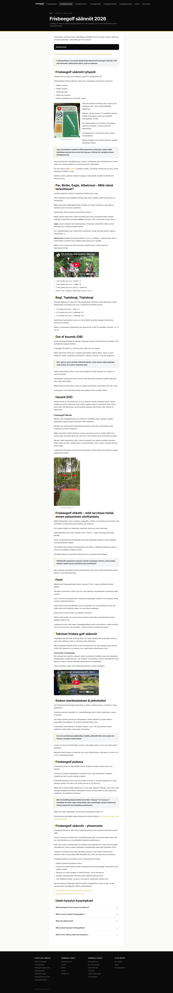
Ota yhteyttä (146, 4)
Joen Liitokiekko (92, 977)
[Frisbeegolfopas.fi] (40, 4)
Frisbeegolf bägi (95, 4)
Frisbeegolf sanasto (40, 973)
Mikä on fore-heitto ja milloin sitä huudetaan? (72, 935)
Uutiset (137, 4)
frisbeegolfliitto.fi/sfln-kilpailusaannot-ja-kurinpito (74, 890)
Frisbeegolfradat (52, 4)
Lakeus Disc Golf (93, 967)
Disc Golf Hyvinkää (93, 964)
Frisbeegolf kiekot (80, 4)
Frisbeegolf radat (40, 970)
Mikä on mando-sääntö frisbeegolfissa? (70, 914)
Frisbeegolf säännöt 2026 (42, 977)
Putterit (63, 970)
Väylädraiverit (65, 973)
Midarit (63, 967)
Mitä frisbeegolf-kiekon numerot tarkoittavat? (72, 907)
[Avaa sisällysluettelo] (115, 47)
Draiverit (63, 964)
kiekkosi (73, 169)
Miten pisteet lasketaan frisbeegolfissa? (70, 928)
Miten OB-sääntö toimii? (64, 921)
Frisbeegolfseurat (93, 961)
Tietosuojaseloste (120, 967)
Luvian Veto (91, 970)
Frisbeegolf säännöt (66, 4)
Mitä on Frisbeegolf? (41, 961)
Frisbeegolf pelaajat (126, 4)
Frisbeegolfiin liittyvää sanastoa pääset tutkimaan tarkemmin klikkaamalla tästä (82, 54)
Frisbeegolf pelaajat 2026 (42, 967)
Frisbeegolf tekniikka (110, 4)
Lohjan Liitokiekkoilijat (94, 973)
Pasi (51, 13)
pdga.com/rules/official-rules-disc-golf (70, 894)
